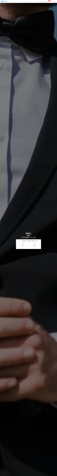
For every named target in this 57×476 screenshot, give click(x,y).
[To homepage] (4, 1)
